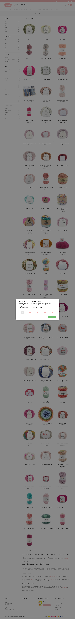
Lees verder (45, 307)
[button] (23, 317)
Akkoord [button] (52, 316)
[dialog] (37, 309)
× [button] (57, 300)
